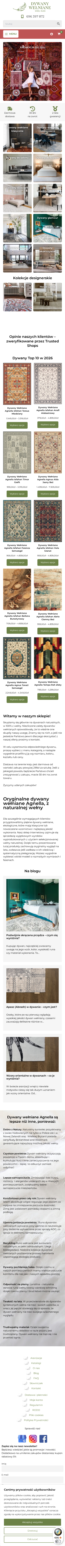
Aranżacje (36, 1358)
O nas (36, 1368)
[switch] (58, 1541)
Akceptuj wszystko (32, 1522)
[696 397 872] (32, 16)
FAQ (36, 1378)
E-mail (5, 1474)
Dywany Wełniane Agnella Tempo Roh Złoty (48, 683)
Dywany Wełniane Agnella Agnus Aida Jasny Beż (48, 479)
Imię (4, 1463)
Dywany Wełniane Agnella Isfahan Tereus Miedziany (17, 411)
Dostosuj (33, 1530)
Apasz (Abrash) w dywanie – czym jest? (31, 1006)
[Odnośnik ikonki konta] (51, 34)
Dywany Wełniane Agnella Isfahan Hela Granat (48, 548)
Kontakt (36, 1388)
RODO (36, 1410)
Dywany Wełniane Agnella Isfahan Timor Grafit (17, 479)
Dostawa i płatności (36, 1395)
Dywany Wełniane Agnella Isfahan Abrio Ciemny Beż (47, 616)
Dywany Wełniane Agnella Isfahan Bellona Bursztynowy (17, 616)
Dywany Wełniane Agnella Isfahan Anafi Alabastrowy (47, 410)
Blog (36, 1373)
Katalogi (36, 1363)
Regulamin (36, 1405)
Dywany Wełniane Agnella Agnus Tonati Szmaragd (17, 685)
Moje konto (36, 1400)
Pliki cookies (36, 1415)
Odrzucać (32, 1539)
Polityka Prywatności (36, 1420)
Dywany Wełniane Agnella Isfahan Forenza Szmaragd (17, 548)
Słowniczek (36, 1383)
